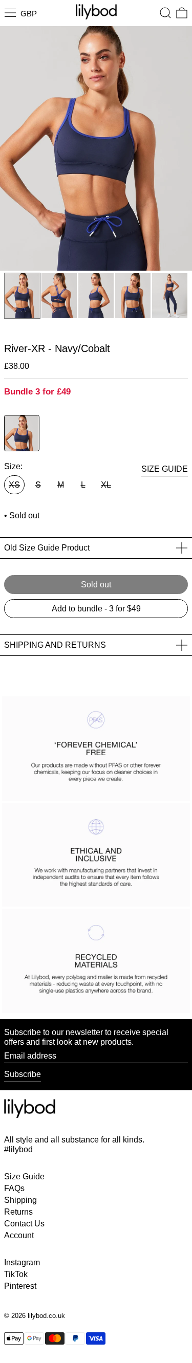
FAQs (14, 1188)
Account (19, 1235)
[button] (165, 13)
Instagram (22, 1262)
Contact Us (24, 1223)
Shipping (20, 1200)
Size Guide (24, 1176)
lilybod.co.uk (46, 1316)
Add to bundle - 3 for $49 (96, 608)
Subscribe (22, 1074)
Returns (18, 1211)
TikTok (16, 1274)
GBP (28, 13)
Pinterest (20, 1286)
